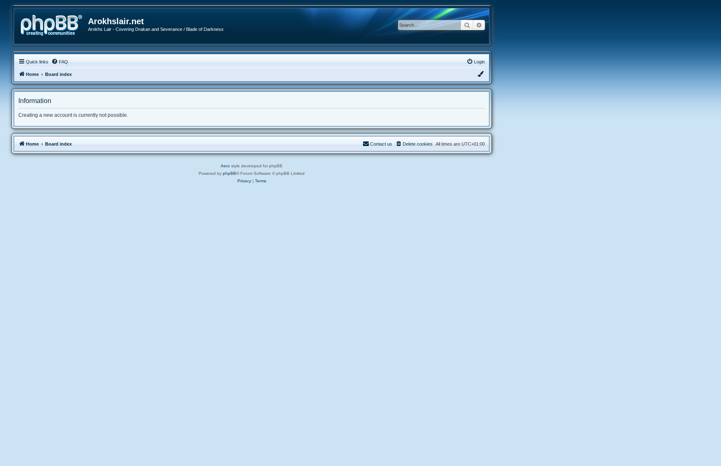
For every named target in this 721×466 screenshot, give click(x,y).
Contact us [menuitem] (381, 143)
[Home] (54, 24)
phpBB (229, 173)
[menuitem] (59, 62)
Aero (225, 166)
